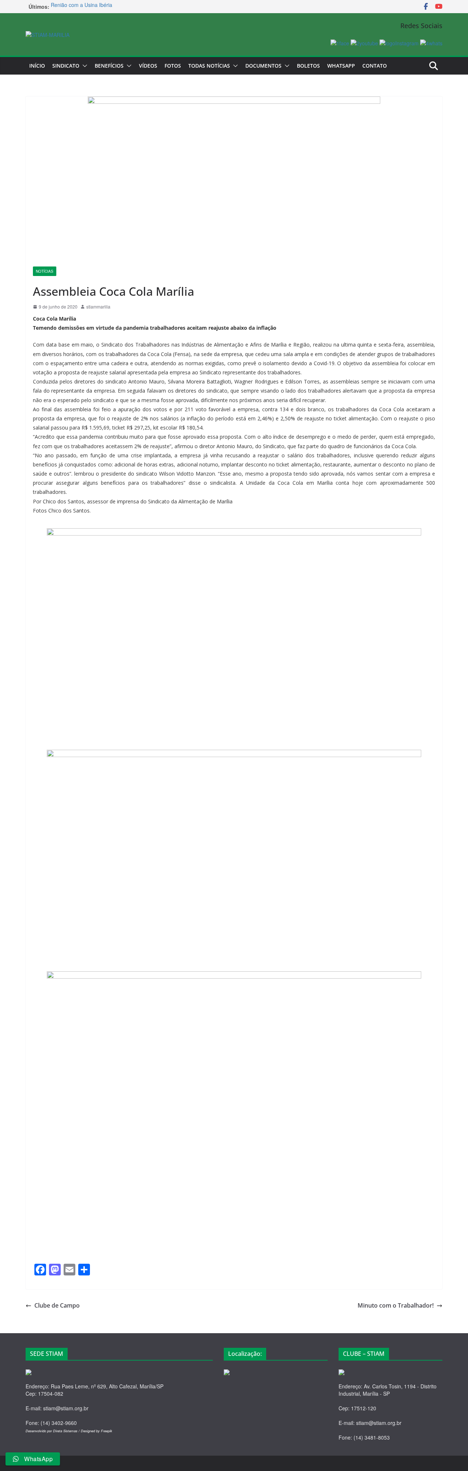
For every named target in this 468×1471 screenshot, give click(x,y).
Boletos (308, 65)
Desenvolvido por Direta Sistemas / (53, 1431)
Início (37, 65)
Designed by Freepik (96, 1431)
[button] (83, 66)
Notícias (44, 271)
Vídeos (148, 65)
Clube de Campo (57, 1305)
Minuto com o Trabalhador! (396, 1305)
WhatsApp (341, 65)
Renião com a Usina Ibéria (81, 6)
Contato (374, 65)
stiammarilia (98, 306)
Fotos (173, 65)
